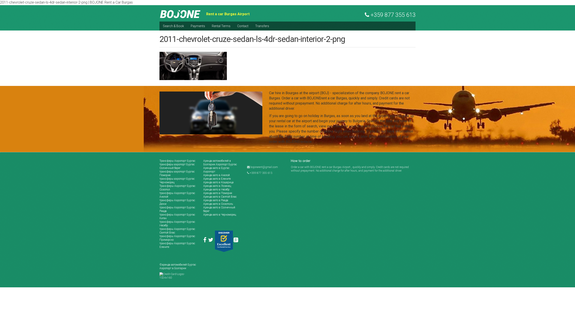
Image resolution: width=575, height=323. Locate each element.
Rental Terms (221, 26)
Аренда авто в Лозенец (217, 186)
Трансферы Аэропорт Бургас (177, 160)
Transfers (262, 26)
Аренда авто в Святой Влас (220, 196)
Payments (198, 26)
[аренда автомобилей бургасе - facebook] (205, 240)
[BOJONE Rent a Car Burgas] (180, 14)
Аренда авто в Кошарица (218, 182)
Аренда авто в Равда (215, 200)
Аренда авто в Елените (217, 178)
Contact (242, 26)
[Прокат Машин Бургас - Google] (236, 240)
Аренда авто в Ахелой (216, 175)
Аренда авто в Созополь (218, 203)
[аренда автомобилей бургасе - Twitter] (211, 240)
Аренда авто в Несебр (216, 189)
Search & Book (173, 26)
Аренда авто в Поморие (217, 193)
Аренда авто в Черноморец (219, 214)
